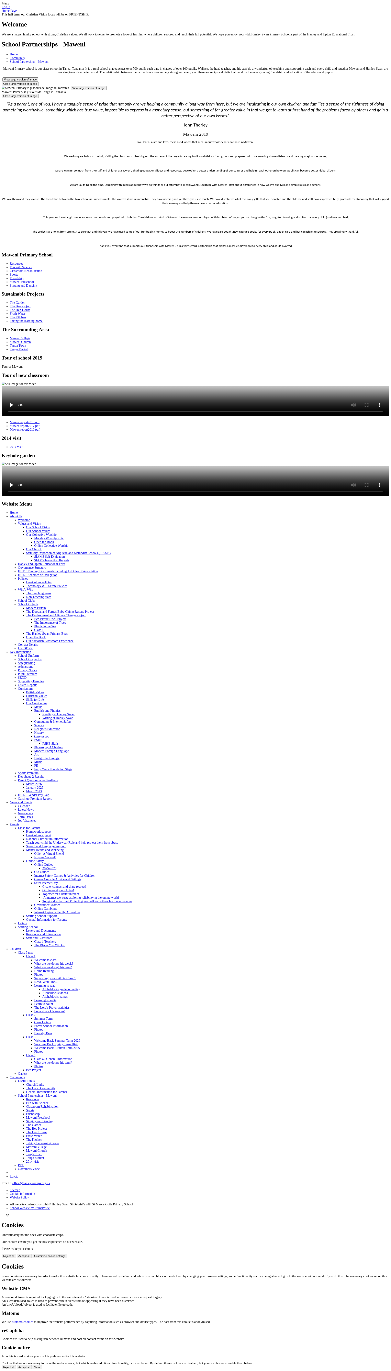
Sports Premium (28, 773)
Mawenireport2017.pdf (25, 426)
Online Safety (35, 861)
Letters (22, 923)
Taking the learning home (26, 321)
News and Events (21, 802)
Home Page (9, 10)
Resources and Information (43, 934)
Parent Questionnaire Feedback (38, 780)
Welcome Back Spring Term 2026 (56, 1044)
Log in (6, 7)
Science (39, 725)
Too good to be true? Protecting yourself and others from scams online (87, 901)
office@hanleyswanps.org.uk (31, 1183)
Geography (41, 736)
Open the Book (44, 542)
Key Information (20, 652)
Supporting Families (31, 681)
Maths (38, 707)
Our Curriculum (36, 703)
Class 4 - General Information (53, 1059)
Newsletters (25, 813)
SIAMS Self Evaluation (49, 556)
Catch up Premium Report (35, 798)
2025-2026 (49, 868)
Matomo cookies (22, 1322)
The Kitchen (18, 317)
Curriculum (25, 688)
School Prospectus (30, 659)
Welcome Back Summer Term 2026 (57, 1040)
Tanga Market (19, 349)
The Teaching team (38, 593)
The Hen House (20, 310)
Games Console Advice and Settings (57, 879)
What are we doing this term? (53, 967)
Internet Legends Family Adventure (57, 912)
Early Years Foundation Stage (53, 769)
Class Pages (25, 952)
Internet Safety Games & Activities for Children (64, 875)
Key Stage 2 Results (31, 776)
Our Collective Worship (41, 534)
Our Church (34, 549)
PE (36, 765)
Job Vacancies (27, 820)
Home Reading (44, 971)
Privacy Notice (27, 670)
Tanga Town (18, 345)
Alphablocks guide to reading (61, 989)
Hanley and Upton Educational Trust (41, 564)
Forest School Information (51, 1026)
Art (36, 754)
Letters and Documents (41, 930)
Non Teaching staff (38, 597)
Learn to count (43, 1004)
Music (38, 762)
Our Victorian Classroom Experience (50, 641)
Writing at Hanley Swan (57, 718)
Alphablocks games (55, 996)
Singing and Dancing (23, 285)
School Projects (28, 604)
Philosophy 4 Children (48, 747)
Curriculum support (38, 835)
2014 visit (16, 447)
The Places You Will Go (49, 945)
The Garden (17, 302)
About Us (16, 516)
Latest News (26, 809)
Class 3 (30, 1037)
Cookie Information (22, 1193)
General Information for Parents (46, 919)
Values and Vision (29, 523)
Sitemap (15, 1190)
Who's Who (25, 589)
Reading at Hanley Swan (58, 714)
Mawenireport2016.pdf (25, 429)
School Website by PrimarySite (30, 1208)
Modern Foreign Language (51, 751)
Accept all (24, 1256)
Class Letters (42, 1022)
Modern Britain (36, 608)
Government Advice (47, 905)
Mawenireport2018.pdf (25, 422)
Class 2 (30, 1015)
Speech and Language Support (46, 846)
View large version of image (20, 79)
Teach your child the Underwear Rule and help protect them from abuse (72, 842)
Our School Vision (38, 527)
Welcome (24, 520)
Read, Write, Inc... (46, 982)
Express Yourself (45, 857)
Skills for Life (35, 699)
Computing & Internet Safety (52, 721)
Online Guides (43, 864)
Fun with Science (21, 267)
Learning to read (44, 985)
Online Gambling (45, 908)
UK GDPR (25, 648)
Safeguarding (26, 663)
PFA (21, 1165)
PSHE (38, 740)
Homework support (38, 831)
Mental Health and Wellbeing (45, 850)
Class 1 (39, 630)
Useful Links (26, 1081)
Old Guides (41, 872)
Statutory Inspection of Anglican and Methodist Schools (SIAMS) (68, 553)
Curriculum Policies (39, 582)
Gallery (22, 1073)
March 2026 (34, 784)
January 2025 (34, 787)
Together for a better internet (60, 894)
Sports (14, 274)
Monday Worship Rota (49, 538)
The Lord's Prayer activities (51, 1007)
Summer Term (43, 1018)
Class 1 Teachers (45, 941)
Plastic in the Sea (45, 626)
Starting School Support (41, 916)
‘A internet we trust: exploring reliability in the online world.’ (81, 897)
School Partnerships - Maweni (29, 61)
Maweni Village (20, 338)
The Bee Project (20, 306)
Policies (23, 578)
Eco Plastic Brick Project (50, 619)
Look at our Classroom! (49, 1011)
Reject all (8, 1256)
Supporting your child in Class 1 (55, 978)
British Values (35, 692)
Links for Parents (29, 828)
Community (17, 58)
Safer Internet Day (46, 883)
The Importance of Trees (50, 622)
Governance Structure (32, 567)
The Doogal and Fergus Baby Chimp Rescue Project (60, 611)
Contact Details (28, 644)
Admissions (25, 666)
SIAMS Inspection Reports (51, 560)
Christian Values (36, 696)
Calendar (24, 806)
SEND (22, 677)
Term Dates (25, 817)
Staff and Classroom (39, 938)
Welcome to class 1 (46, 960)
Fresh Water (17, 313)
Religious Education (47, 729)
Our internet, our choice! (58, 890)
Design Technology (46, 758)
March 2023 (34, 791)
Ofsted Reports (27, 685)
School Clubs (26, 600)
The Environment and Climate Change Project (56, 615)
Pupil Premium (27, 674)
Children (15, 949)
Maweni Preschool (22, 282)
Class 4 (30, 1055)
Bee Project (33, 1070)
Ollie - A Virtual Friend (49, 853)
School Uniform (28, 655)
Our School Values (38, 531)
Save (37, 1367)
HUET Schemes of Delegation (37, 575)
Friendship (16, 278)
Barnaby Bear (43, 1033)
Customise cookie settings (50, 1256)
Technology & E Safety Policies (46, 586)
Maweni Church (20, 342)
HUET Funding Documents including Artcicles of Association (58, 571)
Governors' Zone (29, 1169)
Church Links (35, 1084)
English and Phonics (47, 710)
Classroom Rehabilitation (26, 271)
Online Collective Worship (51, 545)
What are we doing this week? (53, 963)
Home (14, 54)
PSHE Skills (50, 743)
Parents (14, 824)
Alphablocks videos (55, 993)
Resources (16, 263)
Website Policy (19, 1197)
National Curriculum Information (47, 839)
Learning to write (45, 1000)
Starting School (28, 927)
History (39, 732)
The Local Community (40, 1088)
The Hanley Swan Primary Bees (47, 633)
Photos (38, 974)
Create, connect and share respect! (64, 886)
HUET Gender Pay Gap (33, 795)
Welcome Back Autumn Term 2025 (57, 1048)
